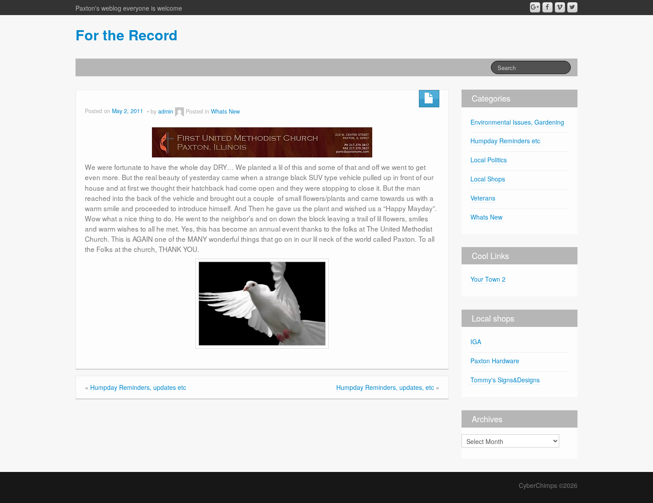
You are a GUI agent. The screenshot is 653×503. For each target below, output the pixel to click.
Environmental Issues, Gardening (517, 122)
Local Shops (487, 178)
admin (165, 111)
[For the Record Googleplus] (535, 7)
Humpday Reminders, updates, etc (385, 387)
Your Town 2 (488, 279)
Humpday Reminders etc (505, 140)
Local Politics (488, 159)
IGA (475, 341)
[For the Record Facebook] (547, 7)
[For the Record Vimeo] (560, 7)
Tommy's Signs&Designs (505, 379)
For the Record (127, 34)
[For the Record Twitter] (572, 7)
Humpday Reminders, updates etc (138, 387)
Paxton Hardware (494, 360)
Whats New (225, 111)
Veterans (482, 197)
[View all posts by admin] (179, 111)
